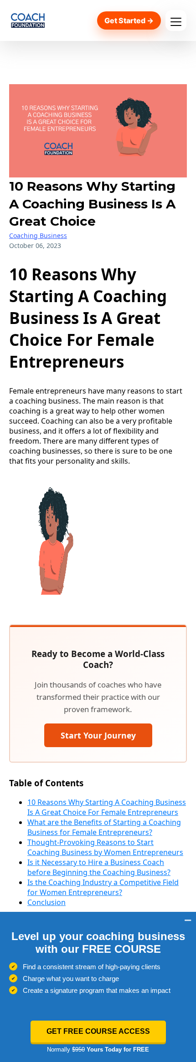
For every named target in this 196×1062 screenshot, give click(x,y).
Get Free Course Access (98, 1031)
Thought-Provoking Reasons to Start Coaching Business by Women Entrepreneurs (105, 847)
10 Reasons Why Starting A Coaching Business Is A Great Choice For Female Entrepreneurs (106, 807)
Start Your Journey (98, 735)
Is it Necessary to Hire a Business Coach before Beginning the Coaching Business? (98, 867)
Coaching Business (38, 235)
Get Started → (129, 20)
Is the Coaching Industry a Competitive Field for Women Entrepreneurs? (103, 887)
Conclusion (46, 902)
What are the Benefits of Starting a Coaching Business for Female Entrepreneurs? (104, 827)
